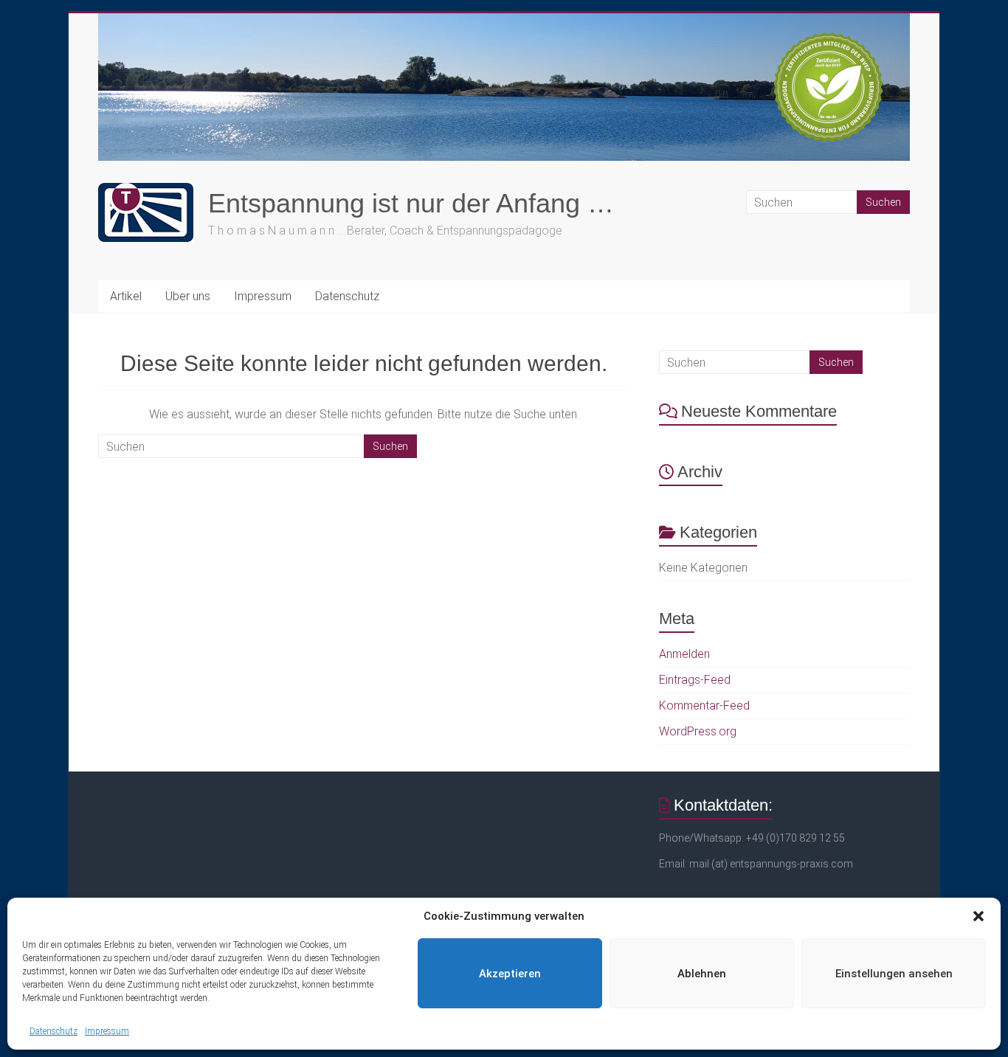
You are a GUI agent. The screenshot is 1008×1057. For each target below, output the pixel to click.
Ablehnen (701, 973)
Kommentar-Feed (704, 706)
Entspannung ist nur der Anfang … (411, 203)
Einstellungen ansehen (894, 973)
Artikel (126, 296)
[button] (978, 916)
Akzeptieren (510, 973)
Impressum (107, 1031)
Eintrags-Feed (695, 680)
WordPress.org (697, 731)
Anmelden (684, 654)
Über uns (187, 296)
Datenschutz (53, 1031)
